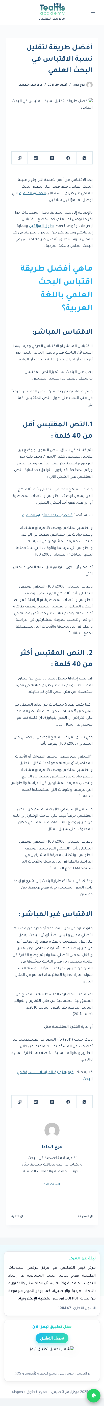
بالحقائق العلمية (33, 194)
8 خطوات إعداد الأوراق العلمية (47, 516)
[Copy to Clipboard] (19, 158)
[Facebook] (68, 158)
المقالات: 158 (52, 1184)
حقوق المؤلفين (41, 226)
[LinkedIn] (36, 158)
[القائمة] (93, 12)
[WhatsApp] (84, 158)
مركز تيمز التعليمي (30, 85)
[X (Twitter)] (52, 158)
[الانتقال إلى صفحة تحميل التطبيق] (52, 1357)
